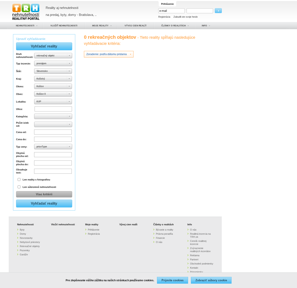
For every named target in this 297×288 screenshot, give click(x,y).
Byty (22, 229)
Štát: (19, 71)
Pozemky (25, 250)
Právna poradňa (164, 233)
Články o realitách (163, 224)
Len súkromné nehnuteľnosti (39, 187)
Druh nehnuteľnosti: (24, 55)
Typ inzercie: (23, 63)
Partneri (194, 259)
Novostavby (26, 238)
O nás (159, 242)
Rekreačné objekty (30, 246)
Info (189, 224)
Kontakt (194, 267)
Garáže (24, 254)
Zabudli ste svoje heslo (186, 16)
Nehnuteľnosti (25, 224)
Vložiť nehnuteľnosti (63, 224)
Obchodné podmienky (201, 263)
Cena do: (21, 139)
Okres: (20, 86)
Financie (160, 238)
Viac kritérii (44, 194)
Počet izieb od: (22, 124)
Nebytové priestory (30, 242)
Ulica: (19, 109)
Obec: (19, 94)
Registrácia (164, 16)
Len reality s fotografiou (36, 179)
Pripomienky (196, 272)
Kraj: (19, 78)
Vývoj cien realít (128, 224)
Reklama (194, 255)
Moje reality (91, 224)
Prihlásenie (93, 229)
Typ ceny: (21, 146)
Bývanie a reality (164, 229)
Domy (23, 233)
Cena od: (21, 132)
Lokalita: (21, 101)
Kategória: (22, 116)
